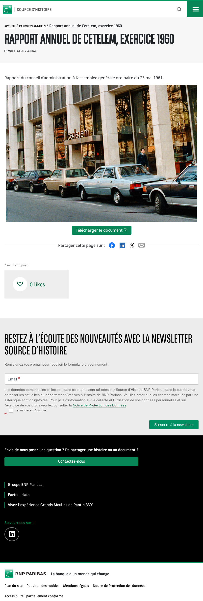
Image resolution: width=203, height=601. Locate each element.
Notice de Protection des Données (99, 405)
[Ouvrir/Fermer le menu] (195, 9)
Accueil (9, 26)
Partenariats (18, 495)
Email (14, 379)
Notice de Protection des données (119, 586)
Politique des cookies (42, 586)
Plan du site (13, 586)
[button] (20, 284)
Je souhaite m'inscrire (30, 410)
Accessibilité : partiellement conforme (33, 596)
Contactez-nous (71, 462)
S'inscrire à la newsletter (174, 425)
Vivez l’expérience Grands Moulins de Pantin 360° (50, 505)
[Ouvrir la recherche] (179, 9)
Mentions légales (76, 586)
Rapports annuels (32, 26)
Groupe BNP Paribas (25, 485)
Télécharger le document (100, 230)
